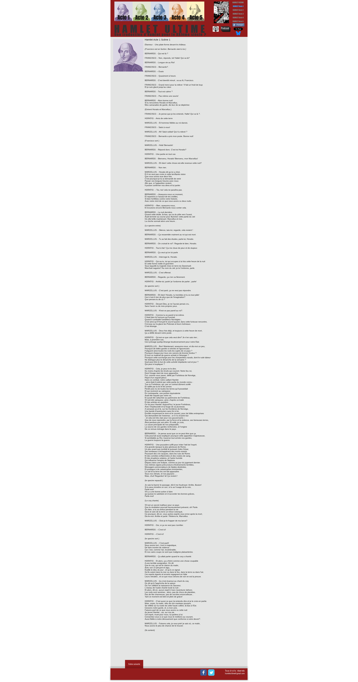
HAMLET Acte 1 (238, 6)
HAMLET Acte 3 (238, 14)
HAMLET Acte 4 (238, 17)
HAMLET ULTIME (238, 2)
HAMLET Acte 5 (238, 21)
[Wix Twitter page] (211, 672)
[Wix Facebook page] (203, 672)
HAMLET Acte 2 (238, 10)
